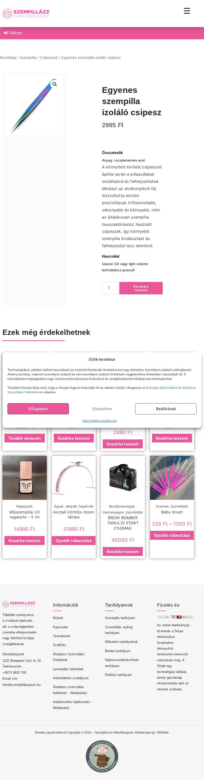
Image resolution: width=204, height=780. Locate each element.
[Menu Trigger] (187, 10)
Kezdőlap (8, 57)
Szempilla (28, 57)
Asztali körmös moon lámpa (73, 514)
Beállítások (166, 408)
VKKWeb (162, 732)
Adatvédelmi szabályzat (99, 421)
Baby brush (172, 511)
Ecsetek (162, 506)
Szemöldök (134, 512)
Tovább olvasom (24, 438)
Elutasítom (102, 408)
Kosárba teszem (141, 288)
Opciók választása (74, 540)
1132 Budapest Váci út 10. (22, 661)
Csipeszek (49, 57)
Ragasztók (24, 506)
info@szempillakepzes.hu (21, 685)
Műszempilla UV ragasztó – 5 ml (24, 514)
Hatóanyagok (113, 512)
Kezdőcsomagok (122, 506)
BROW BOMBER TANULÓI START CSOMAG (123, 523)
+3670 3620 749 (14, 672)
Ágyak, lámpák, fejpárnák (74, 506)
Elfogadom (38, 408)
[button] (54, 84)
